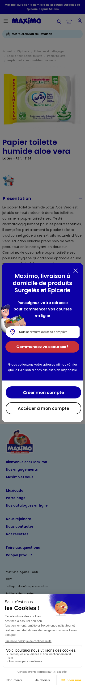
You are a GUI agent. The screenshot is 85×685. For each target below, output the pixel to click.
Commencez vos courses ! (42, 346)
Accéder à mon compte (43, 408)
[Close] (75, 271)
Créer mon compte (43, 392)
